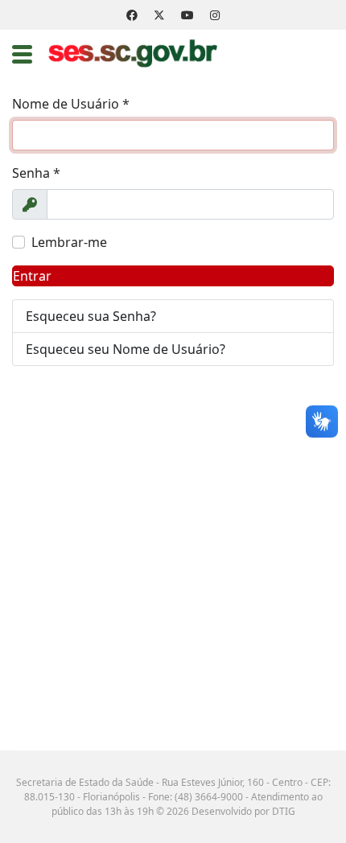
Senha (36, 173)
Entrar (32, 276)
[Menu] (22, 54)
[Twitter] (159, 15)
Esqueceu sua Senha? (91, 316)
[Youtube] (187, 15)
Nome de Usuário (71, 104)
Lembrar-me (69, 242)
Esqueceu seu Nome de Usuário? (125, 349)
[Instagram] (215, 15)
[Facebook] (132, 15)
